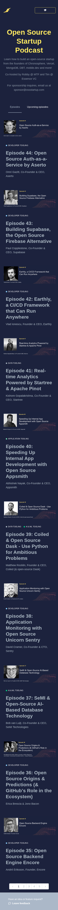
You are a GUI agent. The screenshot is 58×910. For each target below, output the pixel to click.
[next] (45, 886)
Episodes (15, 107)
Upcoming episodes (37, 107)
